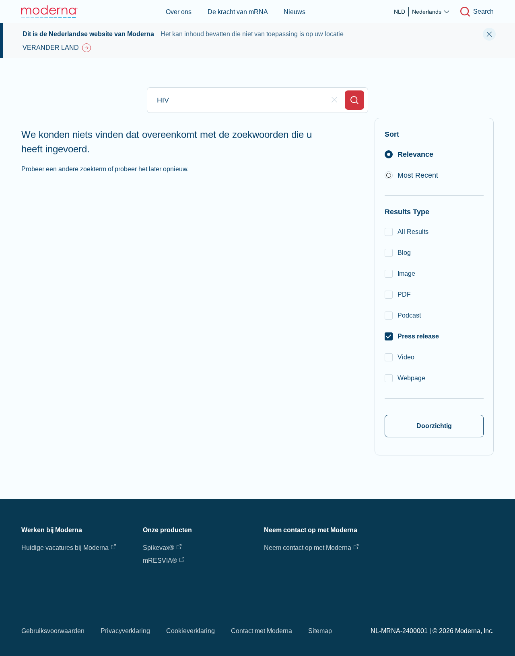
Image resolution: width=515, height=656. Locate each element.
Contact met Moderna (261, 630)
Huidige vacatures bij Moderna (65, 547)
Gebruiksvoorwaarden (52, 630)
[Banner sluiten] (489, 34)
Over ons (179, 11)
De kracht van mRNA (238, 11)
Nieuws (294, 11)
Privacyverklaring (125, 630)
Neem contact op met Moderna (307, 547)
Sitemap (320, 630)
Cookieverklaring (190, 630)
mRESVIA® (160, 560)
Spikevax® (158, 547)
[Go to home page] (49, 11)
